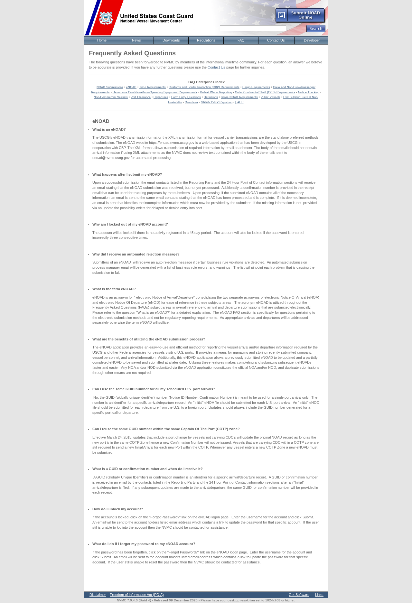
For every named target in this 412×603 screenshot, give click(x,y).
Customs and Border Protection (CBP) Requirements (204, 87)
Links (319, 595)
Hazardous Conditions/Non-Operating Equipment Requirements (155, 92)
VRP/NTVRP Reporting (216, 102)
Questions (191, 102)
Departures (161, 97)
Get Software (299, 595)
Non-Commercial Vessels (111, 97)
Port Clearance (141, 97)
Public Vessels (270, 97)
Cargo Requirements (256, 87)
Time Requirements (152, 87)
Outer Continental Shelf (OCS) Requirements (265, 92)
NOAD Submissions (110, 87)
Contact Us (216, 67)
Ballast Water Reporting (216, 92)
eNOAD (131, 87)
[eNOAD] (300, 22)
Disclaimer (97, 595)
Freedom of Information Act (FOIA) (137, 595)
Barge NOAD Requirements (239, 97)
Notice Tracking (308, 92)
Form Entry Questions (186, 97)
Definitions (211, 97)
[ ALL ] (239, 102)
